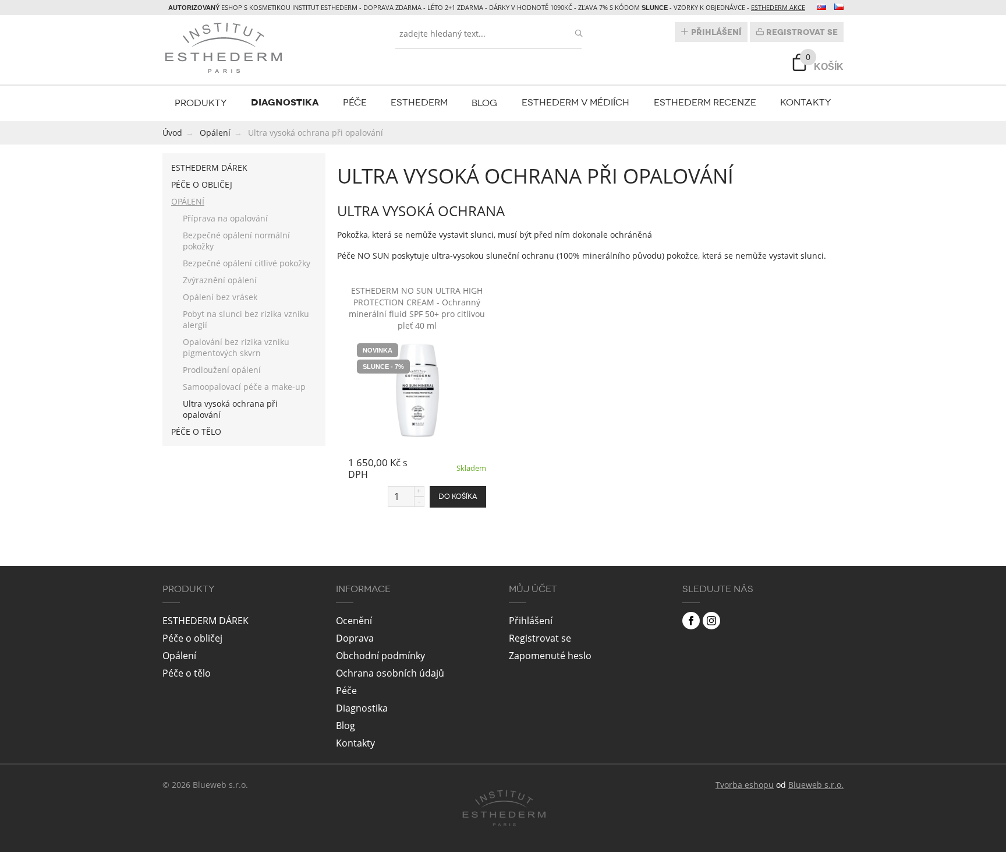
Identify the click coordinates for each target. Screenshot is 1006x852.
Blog (484, 102)
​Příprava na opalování (225, 218)
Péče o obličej (201, 184)
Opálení (187, 201)
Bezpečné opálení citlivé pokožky (246, 263)
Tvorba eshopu (744, 784)
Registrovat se (801, 32)
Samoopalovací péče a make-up (244, 386)
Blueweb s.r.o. (816, 784)
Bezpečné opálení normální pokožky (236, 241)
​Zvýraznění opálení (220, 280)
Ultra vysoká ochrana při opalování (230, 409)
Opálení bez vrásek (220, 296)
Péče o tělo (196, 431)
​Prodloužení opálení (222, 369)
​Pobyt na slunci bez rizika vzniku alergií (246, 319)
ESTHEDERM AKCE (778, 7)
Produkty (201, 102)
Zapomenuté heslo (550, 655)
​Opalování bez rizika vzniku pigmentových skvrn (236, 347)
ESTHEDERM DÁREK (209, 167)
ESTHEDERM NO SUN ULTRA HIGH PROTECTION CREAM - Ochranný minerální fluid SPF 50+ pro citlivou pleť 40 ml (417, 308)
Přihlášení (715, 32)
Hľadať (578, 33)
